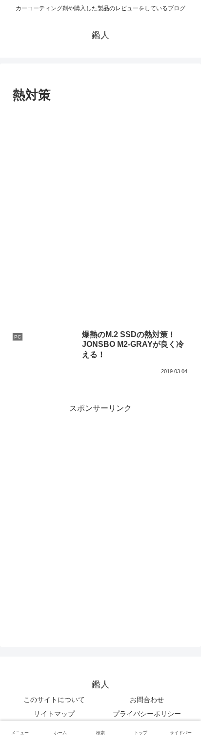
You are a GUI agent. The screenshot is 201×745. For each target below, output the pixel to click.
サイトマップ (54, 714)
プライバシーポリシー (147, 714)
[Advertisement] (100, 212)
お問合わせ (147, 699)
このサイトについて (54, 699)
